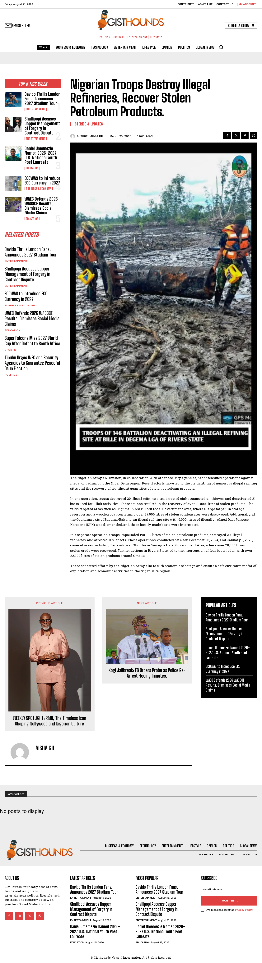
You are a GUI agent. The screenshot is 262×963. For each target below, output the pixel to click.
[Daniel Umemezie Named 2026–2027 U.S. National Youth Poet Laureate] (13, 153)
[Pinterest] (245, 135)
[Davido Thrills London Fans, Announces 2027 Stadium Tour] (13, 99)
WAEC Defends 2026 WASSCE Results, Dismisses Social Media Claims (41, 206)
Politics (11, 374)
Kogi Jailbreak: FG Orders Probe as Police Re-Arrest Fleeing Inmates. (147, 673)
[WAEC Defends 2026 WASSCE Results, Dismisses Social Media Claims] (13, 204)
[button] (221, 47)
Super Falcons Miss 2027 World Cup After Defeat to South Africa (32, 340)
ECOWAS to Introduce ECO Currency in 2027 (42, 180)
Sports (10, 349)
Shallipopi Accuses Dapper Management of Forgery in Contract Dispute (42, 125)
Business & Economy (38, 188)
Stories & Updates (89, 124)
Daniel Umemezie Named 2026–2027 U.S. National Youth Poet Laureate (41, 155)
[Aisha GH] (73, 136)
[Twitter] (236, 135)
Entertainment (35, 109)
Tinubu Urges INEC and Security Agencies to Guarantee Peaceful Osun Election (32, 363)
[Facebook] (227, 135)
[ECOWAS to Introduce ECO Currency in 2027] (13, 183)
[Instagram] (19, 916)
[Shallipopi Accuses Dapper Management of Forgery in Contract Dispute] (13, 124)
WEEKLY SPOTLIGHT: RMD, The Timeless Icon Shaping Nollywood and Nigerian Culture (49, 720)
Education (32, 168)
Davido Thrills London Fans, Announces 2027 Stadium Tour (42, 99)
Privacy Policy (243, 909)
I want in (227, 900)
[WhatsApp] (253, 135)
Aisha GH (96, 136)
